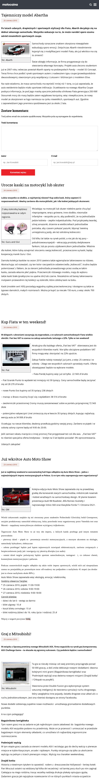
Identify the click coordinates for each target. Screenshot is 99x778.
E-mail (54, 156)
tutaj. (28, 618)
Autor (3, 156)
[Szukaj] (90, 5)
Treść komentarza (9, 123)
